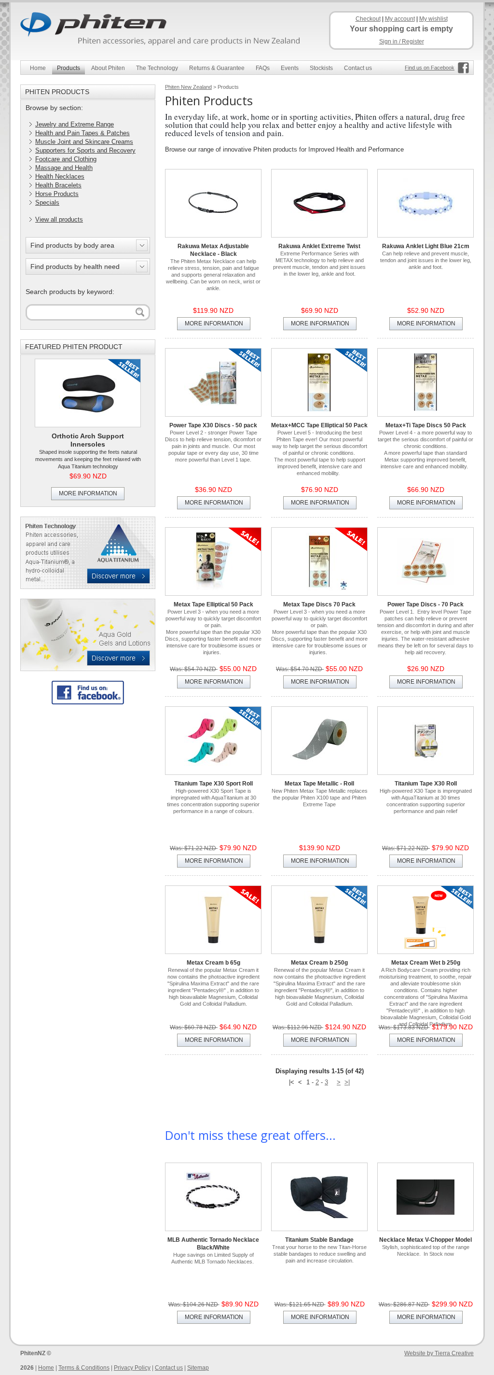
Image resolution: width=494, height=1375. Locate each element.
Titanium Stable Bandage (319, 1239)
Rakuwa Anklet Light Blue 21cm (425, 246)
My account (400, 18)
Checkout (368, 18)
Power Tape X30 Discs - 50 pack (213, 425)
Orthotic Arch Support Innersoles (88, 440)
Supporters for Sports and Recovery (85, 150)
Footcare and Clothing (65, 159)
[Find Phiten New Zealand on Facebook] (88, 692)
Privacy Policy (132, 1367)
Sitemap (198, 1367)
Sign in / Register (401, 41)
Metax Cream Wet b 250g (425, 962)
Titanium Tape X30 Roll (426, 783)
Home (38, 68)
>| (347, 1082)
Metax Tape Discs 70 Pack (319, 604)
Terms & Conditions (84, 1367)
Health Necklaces (59, 176)
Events (290, 68)
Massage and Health (64, 167)
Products (68, 68)
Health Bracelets (58, 185)
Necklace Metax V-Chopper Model (425, 1239)
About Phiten (108, 68)
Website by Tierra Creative (439, 1353)
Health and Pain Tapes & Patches (82, 133)
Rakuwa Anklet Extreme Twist (319, 246)
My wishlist (433, 18)
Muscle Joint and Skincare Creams (84, 141)
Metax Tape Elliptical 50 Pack (213, 604)
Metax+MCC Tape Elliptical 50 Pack (319, 425)
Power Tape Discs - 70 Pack (425, 604)
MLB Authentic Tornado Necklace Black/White (213, 1243)
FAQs (263, 68)
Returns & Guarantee (217, 68)
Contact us (358, 68)
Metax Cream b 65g (213, 962)
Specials (47, 202)
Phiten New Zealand (188, 87)
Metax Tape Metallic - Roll (319, 783)
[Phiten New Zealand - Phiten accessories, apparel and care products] (165, 30)
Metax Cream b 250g (319, 962)
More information (88, 493)
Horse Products (57, 193)
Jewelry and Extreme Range (74, 124)
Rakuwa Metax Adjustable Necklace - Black (213, 250)
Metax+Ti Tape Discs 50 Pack (425, 425)
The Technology (157, 68)
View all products (59, 219)
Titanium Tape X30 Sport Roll (213, 783)
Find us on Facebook (429, 67)
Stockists (321, 68)
